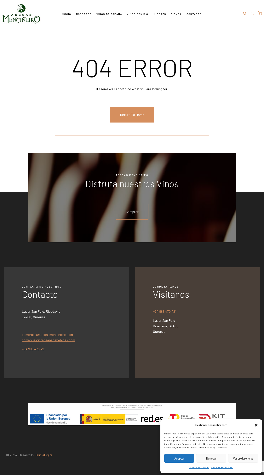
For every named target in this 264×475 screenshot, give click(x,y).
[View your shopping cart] (260, 14)
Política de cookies (199, 467)
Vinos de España (109, 14)
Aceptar (179, 458)
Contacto (194, 14)
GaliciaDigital (43, 455)
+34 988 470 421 (33, 349)
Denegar (211, 458)
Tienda (176, 14)
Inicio (66, 14)
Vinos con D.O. (138, 14)
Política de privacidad (222, 467)
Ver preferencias (243, 458)
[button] (256, 425)
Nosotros (84, 14)
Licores (160, 14)
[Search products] (245, 14)
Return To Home (132, 114)
